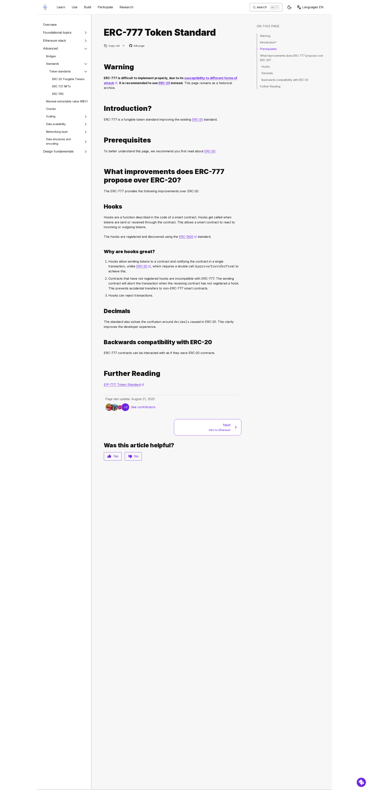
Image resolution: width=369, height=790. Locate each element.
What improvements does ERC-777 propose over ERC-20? (291, 57)
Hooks (266, 66)
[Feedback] (361, 782)
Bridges (51, 56)
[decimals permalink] (102, 311)
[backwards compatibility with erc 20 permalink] (102, 342)
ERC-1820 (188, 237)
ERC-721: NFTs (61, 86)
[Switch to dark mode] (289, 7)
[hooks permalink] (102, 206)
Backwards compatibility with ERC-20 (285, 79)
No (136, 456)
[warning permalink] (102, 67)
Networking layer (57, 131)
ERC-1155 (58, 94)
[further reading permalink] (102, 373)
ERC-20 (164, 83)
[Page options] (123, 46)
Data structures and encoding (58, 141)
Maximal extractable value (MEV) (67, 101)
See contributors (143, 407)
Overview (50, 25)
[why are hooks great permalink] (102, 251)
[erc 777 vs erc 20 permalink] (102, 175)
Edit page (137, 46)
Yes (115, 456)
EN (312, 7)
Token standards (60, 71)
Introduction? (268, 42)
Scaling (50, 116)
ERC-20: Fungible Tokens (68, 79)
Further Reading (270, 86)
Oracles (51, 108)
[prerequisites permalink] (102, 140)
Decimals (267, 73)
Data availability (56, 124)
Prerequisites (268, 49)
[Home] (45, 7)
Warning (265, 35)
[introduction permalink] (102, 108)
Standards (52, 63)
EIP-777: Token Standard (124, 384)
